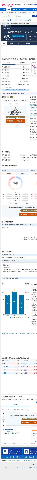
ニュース (31, 9)
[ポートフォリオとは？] (11, 20)
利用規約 (30, 467)
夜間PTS (22, 62)
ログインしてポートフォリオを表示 (23, 20)
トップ (3, 9)
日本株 (8, 9)
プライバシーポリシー (9, 467)
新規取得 (34, 4)
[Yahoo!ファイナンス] (12, 4)
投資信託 (25, 9)
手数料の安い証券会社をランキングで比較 (15, 89)
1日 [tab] (32, 75)
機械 (8, 28)
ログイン (25, 6)
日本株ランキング (14, 12)
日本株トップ (4, 12)
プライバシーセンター (21, 467)
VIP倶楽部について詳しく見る (15, 121)
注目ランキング (24, 12)
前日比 (16, 404)
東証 (8, 62)
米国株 (13, 9)
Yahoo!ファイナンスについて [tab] (15, 460)
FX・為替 (19, 9)
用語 (9, 67)
